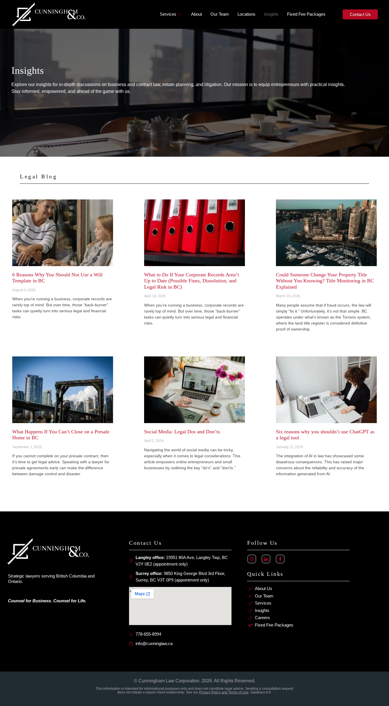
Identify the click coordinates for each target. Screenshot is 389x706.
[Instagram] (251, 559)
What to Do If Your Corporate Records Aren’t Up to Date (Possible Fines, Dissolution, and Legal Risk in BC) (191, 281)
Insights (271, 14)
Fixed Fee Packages (306, 14)
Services (168, 14)
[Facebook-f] (280, 559)
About (196, 14)
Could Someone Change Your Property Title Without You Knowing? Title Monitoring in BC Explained (325, 281)
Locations (246, 14)
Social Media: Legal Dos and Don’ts (182, 431)
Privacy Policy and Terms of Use (224, 692)
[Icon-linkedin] (266, 559)
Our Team (219, 14)
